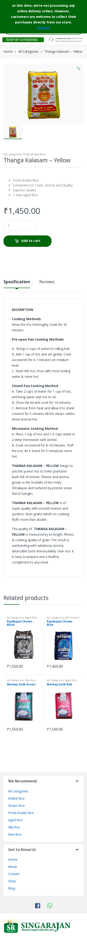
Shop (12, 881)
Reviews (47, 282)
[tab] (16, 283)
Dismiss (43, 28)
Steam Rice (16, 805)
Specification (16, 282)
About (12, 866)
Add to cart (30, 240)
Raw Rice (30, 680)
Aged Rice (31, 617)
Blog (11, 888)
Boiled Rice (16, 798)
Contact (14, 874)
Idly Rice (14, 827)
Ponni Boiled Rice (34, 154)
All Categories (28, 51)
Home (8, 51)
